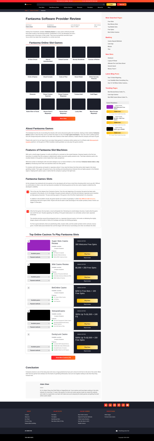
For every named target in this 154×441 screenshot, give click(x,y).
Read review (87, 257)
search (103, 4)
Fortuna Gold (79, 94)
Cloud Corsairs (48, 77)
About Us (27, 417)
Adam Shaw (29, 26)
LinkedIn (110, 405)
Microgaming (93, 140)
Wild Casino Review (60, 264)
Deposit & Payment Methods (85, 417)
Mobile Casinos (82, 423)
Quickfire (28, 142)
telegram (123, 405)
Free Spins (54, 417)
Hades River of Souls (32, 111)
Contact (27, 414)
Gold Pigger (94, 94)
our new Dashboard (77, 1)
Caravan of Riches (94, 59)
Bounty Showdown (78, 59)
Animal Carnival (63, 59)
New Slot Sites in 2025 (83, 421)
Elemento (33, 94)
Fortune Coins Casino (110, 417)
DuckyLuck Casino (59, 334)
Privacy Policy (28, 421)
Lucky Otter (78, 111)
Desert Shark (79, 77)
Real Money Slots (55, 419)
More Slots (63, 118)
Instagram (114, 405)
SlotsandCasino (58, 311)
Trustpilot (105, 405)
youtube (127, 405)
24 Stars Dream (32, 59)
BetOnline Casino (59, 288)
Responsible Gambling (30, 423)
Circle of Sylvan (32, 77)
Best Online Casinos (83, 414)
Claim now (117, 111)
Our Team (27, 419)
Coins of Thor (63, 77)
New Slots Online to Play (57, 421)
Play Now (87, 254)
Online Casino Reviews (83, 419)
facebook (118, 405)
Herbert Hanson (51, 26)
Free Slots (53, 414)
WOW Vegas (108, 414)
